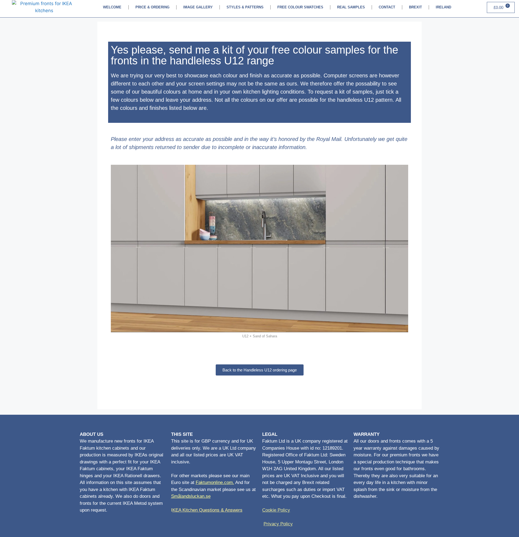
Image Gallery (198, 7)
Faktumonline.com (214, 482)
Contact (387, 7)
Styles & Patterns (245, 7)
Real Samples (351, 7)
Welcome (112, 7)
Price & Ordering (152, 7)
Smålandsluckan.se (191, 496)
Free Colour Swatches (300, 7)
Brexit (415, 7)
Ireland (443, 7)
